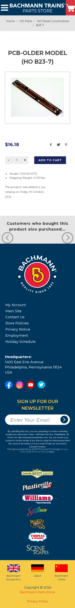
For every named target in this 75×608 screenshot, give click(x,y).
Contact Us (14, 317)
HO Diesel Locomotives (53, 21)
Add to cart (50, 160)
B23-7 (40, 25)
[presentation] (7, 238)
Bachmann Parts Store (37, 592)
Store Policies (17, 323)
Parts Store (37, 10)
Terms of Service (40, 451)
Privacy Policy (37, 601)
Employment (16, 335)
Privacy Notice (17, 329)
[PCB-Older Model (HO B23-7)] (37, 97)
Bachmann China (61, 577)
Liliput (37, 575)
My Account (15, 305)
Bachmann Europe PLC (13, 577)
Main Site (13, 311)
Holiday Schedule (20, 342)
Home (10, 21)
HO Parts (26, 21)
